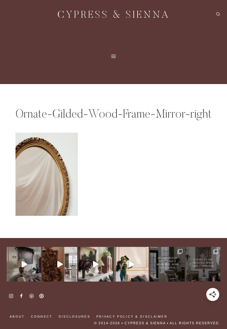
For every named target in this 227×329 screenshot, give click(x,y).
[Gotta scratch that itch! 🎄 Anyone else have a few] (131, 264)
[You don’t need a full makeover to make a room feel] (167, 264)
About (17, 316)
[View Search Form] (218, 14)
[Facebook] (21, 296)
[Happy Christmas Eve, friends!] (59, 264)
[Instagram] (11, 296)
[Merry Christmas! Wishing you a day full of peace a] (24, 264)
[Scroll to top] (13, 306)
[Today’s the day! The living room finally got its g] (95, 264)
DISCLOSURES (74, 316)
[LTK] (41, 296)
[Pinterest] (31, 296)
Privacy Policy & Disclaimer (131, 316)
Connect (42, 316)
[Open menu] (114, 56)
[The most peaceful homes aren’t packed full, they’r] (203, 264)
